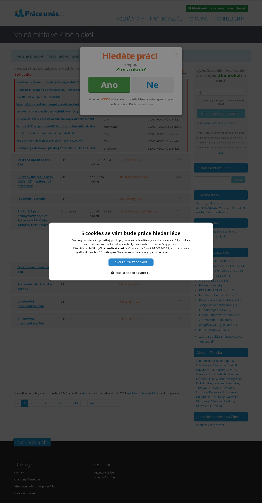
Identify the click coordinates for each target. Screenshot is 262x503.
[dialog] (131, 251)
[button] (131, 272)
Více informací (177, 252)
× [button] (208, 226)
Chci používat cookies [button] (131, 262)
